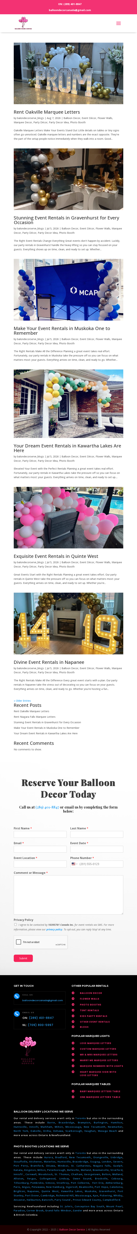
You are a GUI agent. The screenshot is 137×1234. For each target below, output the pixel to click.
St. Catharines (81, 1165)
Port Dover (32, 1195)
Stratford (116, 1170)
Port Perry (21, 1165)
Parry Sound (63, 1199)
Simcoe (50, 1182)
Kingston (30, 1170)
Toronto (80, 1118)
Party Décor (40, 122)
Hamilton (116, 1122)
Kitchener (35, 1161)
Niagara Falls (102, 1165)
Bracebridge (66, 1122)
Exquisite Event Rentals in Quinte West (56, 556)
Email (19, 843)
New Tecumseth (95, 1126)
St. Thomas (62, 1174)
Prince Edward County (87, 1199)
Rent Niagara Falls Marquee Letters (34, 716)
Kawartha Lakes (72, 1191)
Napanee (33, 1191)
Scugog (95, 1161)
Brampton (84, 1122)
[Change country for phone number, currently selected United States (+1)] (74, 864)
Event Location (25, 858)
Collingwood (48, 1178)
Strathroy (63, 1182)
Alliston (19, 1178)
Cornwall (31, 1174)
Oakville (36, 1130)
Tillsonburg (21, 1182)
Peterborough (56, 1170)
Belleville (73, 1170)
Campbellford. (112, 1199)
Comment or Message (31, 873)
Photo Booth (78, 122)
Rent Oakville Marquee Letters (47, 112)
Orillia (47, 1130)
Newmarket (115, 1126)
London (106, 1161)
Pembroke (37, 1182)
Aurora (48, 1157)
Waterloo (50, 1161)
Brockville (101, 1178)
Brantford (37, 1165)
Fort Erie (98, 1182)
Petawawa (38, 1187)
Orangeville (100, 1157)
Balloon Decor (72, 118)
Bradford (61, 1157)
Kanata (18, 1170)
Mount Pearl (114, 1206)
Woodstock (45, 1174)
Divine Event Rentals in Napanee (49, 662)
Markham (46, 1126)
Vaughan (90, 1130)
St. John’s (66, 1206)
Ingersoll (72, 1187)
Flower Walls (105, 118)
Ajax (95, 1195)
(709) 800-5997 (40, 1025)
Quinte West (50, 1191)
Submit (23, 958)
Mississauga (73, 1126)
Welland (86, 1170)
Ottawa (50, 1165)
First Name (23, 828)
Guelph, (118, 1165)
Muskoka (90, 1191)
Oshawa (58, 1130)
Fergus (31, 1178)
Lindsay (64, 1178)
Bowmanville (101, 1170)
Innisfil (33, 1126)
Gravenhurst (107, 1191)
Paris (17, 1187)
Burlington (101, 1122)
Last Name (79, 828)
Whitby (118, 1195)
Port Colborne (80, 1182)
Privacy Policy (23, 920)
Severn (118, 1161)
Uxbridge (116, 1157)
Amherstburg (114, 1182)
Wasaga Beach (107, 1130)
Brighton (19, 1191)
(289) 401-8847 (73, 4)
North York (21, 1130)
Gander (78, 1210)
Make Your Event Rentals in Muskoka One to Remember (62, 330)
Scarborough (73, 1130)
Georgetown (92, 1174)
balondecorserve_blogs (30, 118)
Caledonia (116, 1187)
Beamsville (86, 1187)
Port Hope (101, 1187)
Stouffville (20, 1161)
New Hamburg (55, 1187)
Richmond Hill (65, 1195)
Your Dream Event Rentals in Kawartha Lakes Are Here (67, 447)
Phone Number (82, 858)
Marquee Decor (23, 122)
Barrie (51, 1122)
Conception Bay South (89, 1206)
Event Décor (89, 118)
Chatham (76, 1174)
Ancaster (19, 1199)
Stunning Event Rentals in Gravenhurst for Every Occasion (66, 219)
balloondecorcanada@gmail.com (70, 10)
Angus (26, 1187)
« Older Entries (22, 700)
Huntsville (20, 1126)
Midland (117, 1174)
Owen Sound (82, 1178)
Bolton (106, 1174)
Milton (59, 1126)
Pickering (106, 1195)
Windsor (63, 1165)
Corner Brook (35, 1210)
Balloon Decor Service (72, 1229)
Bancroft (47, 1199)
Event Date (79, 843)
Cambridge (48, 1195)
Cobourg (117, 1178)
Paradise (19, 1210)
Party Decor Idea (59, 122)
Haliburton (33, 1199)
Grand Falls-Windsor (58, 1210)
